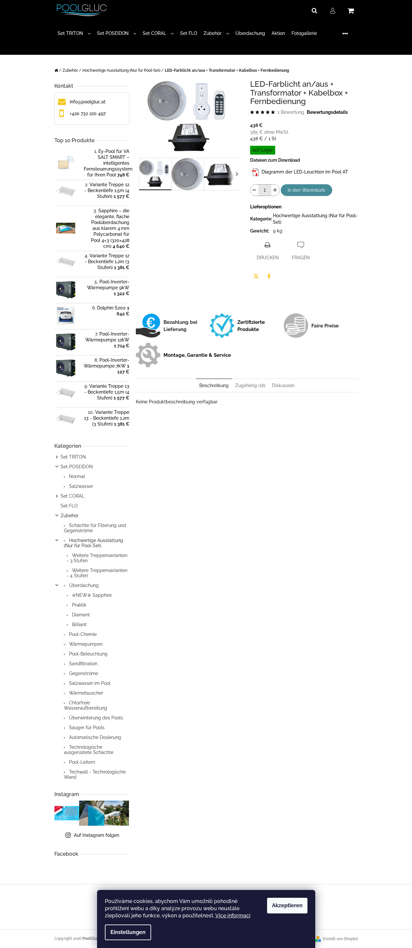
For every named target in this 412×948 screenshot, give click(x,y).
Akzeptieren (287, 905)
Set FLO (69, 505)
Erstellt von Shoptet (340, 939)
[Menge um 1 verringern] (254, 190)
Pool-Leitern (81, 762)
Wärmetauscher (85, 693)
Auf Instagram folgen (96, 835)
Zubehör (69, 515)
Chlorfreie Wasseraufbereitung (85, 705)
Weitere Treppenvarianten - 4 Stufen (97, 573)
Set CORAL (72, 496)
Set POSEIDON (77, 466)
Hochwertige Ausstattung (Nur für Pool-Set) (93, 543)
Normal (76, 476)
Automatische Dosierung (94, 737)
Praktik (78, 605)
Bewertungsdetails (327, 112)
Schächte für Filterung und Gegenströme (95, 528)
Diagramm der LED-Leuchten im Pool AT (305, 172)
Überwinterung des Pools (95, 717)
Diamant (80, 614)
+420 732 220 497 (88, 113)
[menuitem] (74, 33)
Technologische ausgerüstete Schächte (88, 750)
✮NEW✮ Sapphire (91, 595)
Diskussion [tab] (283, 385)
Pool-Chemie (82, 634)
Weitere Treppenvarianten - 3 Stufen (97, 558)
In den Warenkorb (306, 190)
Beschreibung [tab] (214, 385)
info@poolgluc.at (88, 101)
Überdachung (83, 585)
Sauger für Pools (86, 727)
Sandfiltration (82, 663)
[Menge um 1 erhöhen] (275, 190)
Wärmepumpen (85, 644)
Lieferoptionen (265, 206)
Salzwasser (80, 486)
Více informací (232, 915)
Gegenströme (83, 673)
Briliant (79, 624)
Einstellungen (128, 932)
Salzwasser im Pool (89, 683)
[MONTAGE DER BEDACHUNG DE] (256, 172)
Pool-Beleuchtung (87, 653)
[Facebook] (269, 276)
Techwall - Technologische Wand (95, 774)
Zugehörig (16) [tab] (250, 385)
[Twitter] (256, 276)
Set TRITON (73, 456)
